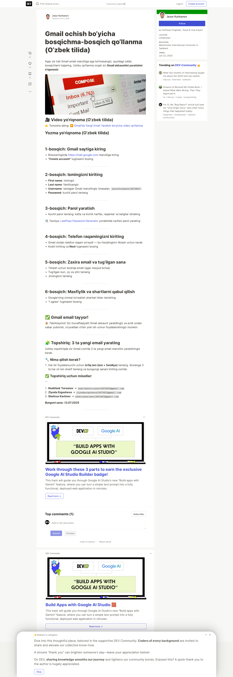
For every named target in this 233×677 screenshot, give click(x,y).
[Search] (37, 3)
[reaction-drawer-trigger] (29, 54)
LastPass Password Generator (79, 221)
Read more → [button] (54, 496)
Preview (70, 533)
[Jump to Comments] (30, 65)
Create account (196, 3)
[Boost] (30, 84)
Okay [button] (39, 671)
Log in (180, 3)
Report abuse (105, 542)
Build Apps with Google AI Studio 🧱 (81, 604)
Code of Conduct (87, 542)
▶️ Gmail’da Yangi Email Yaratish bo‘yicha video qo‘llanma (106, 125)
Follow (182, 23)
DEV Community (185, 65)
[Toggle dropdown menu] (144, 417)
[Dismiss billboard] (210, 635)
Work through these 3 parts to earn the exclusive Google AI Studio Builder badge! (93, 472)
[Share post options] (30, 91)
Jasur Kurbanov (60, 15)
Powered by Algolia (115, 4)
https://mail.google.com (83, 155)
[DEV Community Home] (29, 3)
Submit (56, 533)
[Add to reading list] (30, 75)
